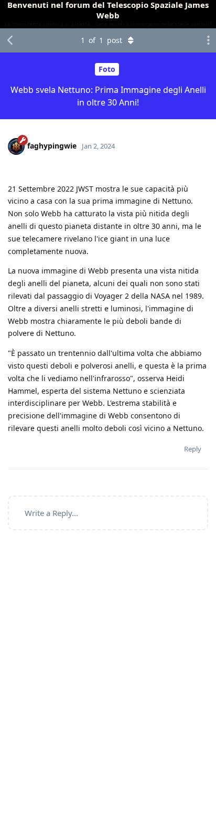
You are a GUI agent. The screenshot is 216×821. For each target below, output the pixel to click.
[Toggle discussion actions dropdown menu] (205, 40)
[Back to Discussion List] (10, 40)
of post (101, 40)
